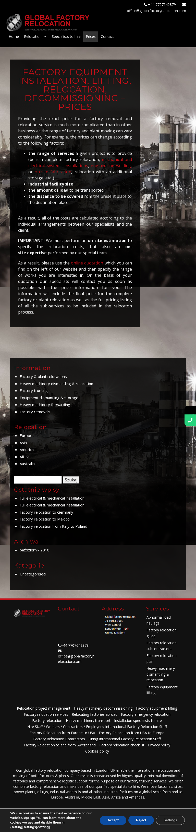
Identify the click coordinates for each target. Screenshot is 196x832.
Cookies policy (97, 751)
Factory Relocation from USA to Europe (131, 732)
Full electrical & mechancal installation (52, 498)
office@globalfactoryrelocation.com (156, 10)
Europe (26, 435)
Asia (23, 442)
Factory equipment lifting (156, 708)
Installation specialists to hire (138, 720)
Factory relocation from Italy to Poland (53, 526)
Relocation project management (43, 708)
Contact (107, 36)
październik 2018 (35, 549)
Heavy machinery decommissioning (103, 708)
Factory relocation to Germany (46, 512)
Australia (27, 463)
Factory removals (35, 411)
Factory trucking (34, 390)
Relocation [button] (33, 36)
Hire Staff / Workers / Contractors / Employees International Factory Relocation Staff (97, 726)
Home (14, 36)
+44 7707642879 (162, 4)
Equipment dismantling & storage (49, 397)
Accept (113, 820)
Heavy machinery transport (88, 720)
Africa (24, 456)
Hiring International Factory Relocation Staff (125, 738)
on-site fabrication (53, 172)
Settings (170, 820)
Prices (91, 36)
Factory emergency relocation (145, 714)
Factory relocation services (46, 714)
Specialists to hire (66, 36)
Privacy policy (159, 745)
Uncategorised (33, 573)
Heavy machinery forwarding (45, 404)
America (27, 449)
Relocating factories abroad (94, 714)
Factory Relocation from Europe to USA (62, 732)
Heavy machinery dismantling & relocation (56, 383)
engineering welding (111, 165)
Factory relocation (47, 720)
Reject (141, 820)
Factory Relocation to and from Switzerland (60, 745)
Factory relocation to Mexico (45, 519)
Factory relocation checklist (121, 745)
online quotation (87, 263)
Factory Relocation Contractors (59, 738)
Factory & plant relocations (43, 376)
